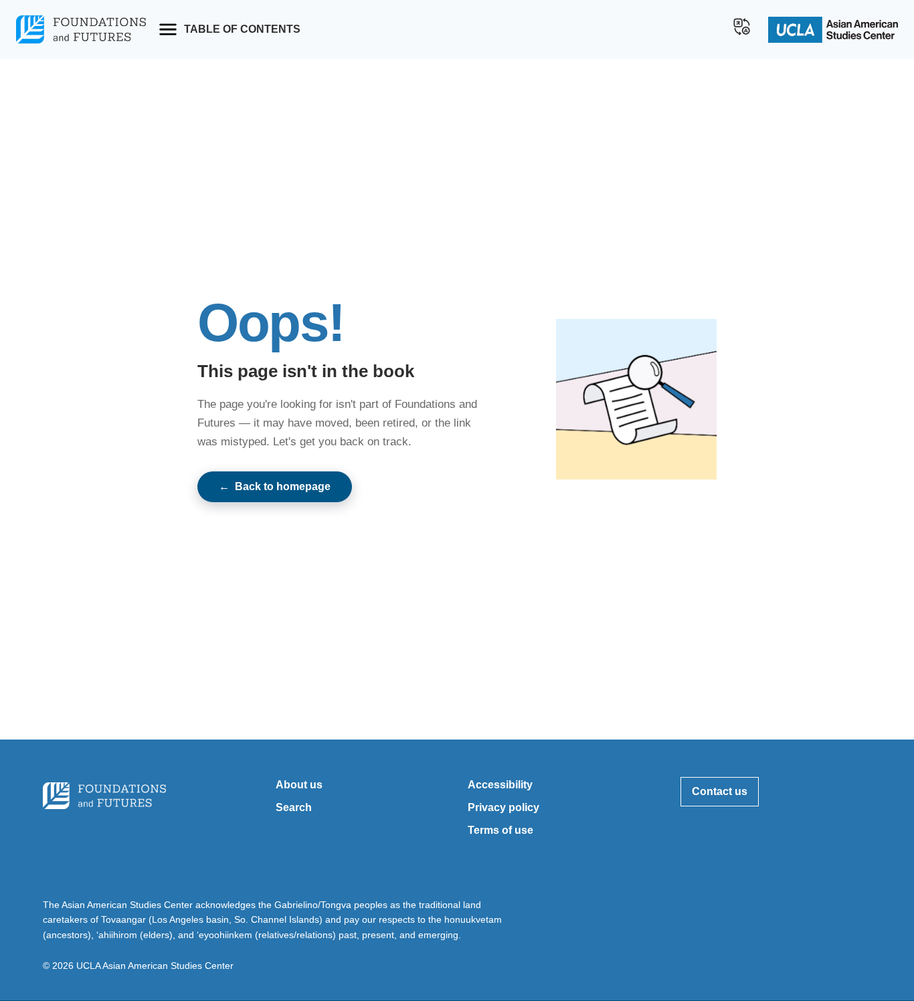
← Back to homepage (275, 486)
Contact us (719, 791)
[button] (742, 26)
